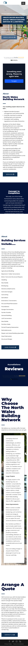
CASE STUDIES (9, 347)
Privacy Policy (8, 644)
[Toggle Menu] (23, 3)
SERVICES (9, 174)
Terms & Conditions (18, 644)
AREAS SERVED (8, 37)
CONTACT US (9, 634)
